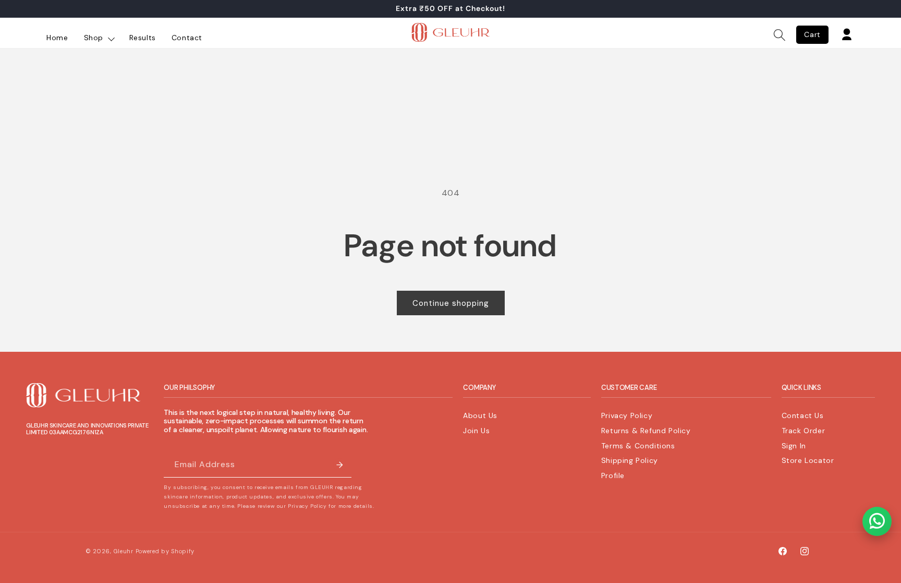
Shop (95, 37)
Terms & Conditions (638, 445)
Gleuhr (123, 551)
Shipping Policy (629, 460)
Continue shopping (450, 303)
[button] (779, 35)
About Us (480, 415)
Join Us (476, 430)
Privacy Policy (626, 415)
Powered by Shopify (165, 551)
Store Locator (808, 460)
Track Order (803, 430)
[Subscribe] (339, 465)
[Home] (450, 35)
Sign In (794, 445)
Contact (187, 37)
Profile (613, 475)
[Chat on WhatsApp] (877, 521)
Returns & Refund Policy (646, 430)
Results (142, 37)
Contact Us (803, 415)
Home (57, 37)
